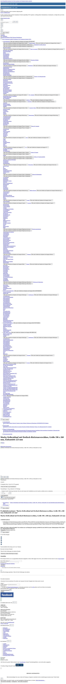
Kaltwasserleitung (44, 430)
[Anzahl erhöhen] (10, 493)
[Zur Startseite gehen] (5, 18)
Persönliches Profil (9, 37)
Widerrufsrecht (6, 634)
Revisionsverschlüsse (13, 431)
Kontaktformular (10, 622)
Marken (46, 423)
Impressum (5, 638)
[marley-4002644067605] (21, 447)
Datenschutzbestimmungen (12, 587)
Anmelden (3, 35)
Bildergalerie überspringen (6, 446)
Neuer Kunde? (61, 558)
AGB (33, 587)
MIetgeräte (5, 627)
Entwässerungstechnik (21, 430)
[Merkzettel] (1, 28)
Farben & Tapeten (16, 423)
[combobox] (6, 22)
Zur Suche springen (15, 1)
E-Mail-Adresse (4, 584)
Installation (38, 430)
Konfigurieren (14, 681)
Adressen (15, 37)
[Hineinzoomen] (7, 477)
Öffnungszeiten (6, 644)
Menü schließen (6, 32)
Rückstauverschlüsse (22, 431)
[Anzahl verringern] (3, 493)
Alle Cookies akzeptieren (22, 681)
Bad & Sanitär (6, 423)
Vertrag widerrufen (4, 623)
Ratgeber (5, 653)
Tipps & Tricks (6, 631)
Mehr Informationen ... (40, 680)
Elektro (10, 423)
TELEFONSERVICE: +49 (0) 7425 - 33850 (9, 4)
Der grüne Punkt (6, 649)
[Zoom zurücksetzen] (4, 477)
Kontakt (4, 637)
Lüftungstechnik (56, 430)
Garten (21, 423)
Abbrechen (3, 566)
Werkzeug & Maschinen (32, 423)
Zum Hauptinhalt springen (6, 1)
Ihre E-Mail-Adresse (5, 560)
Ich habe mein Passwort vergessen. (8, 563)
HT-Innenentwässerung (31, 430)
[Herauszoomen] (2, 477)
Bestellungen (19, 37)
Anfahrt (4, 643)
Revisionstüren (6, 431)
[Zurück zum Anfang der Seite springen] (2, 679)
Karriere (4, 647)
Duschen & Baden (26, 426)
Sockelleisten (30, 431)
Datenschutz (5, 633)
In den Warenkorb (4, 495)
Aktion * (2, 583)
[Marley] (33, 442)
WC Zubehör (48, 426)
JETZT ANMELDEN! (5, 12)
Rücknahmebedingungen (8, 654)
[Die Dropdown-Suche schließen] (17, 22)
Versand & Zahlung (7, 636)
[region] (33, 463)
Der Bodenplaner (6, 629)
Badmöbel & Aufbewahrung (9, 426)
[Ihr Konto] (2, 30)
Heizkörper (32, 426)
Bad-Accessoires (18, 426)
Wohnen (25, 423)
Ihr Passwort (3, 562)
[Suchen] (14, 22)
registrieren (5, 36)
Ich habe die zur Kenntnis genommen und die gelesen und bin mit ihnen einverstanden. (26, 587)
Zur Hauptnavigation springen (26, 1)
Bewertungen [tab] (6, 505)
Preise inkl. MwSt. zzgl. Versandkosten (8, 486)
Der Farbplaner (6, 630)
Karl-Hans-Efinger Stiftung (8, 655)
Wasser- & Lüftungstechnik (40, 426)
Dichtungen (13, 430)
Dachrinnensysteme (7, 430)
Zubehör (34, 431)
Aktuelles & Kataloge (7, 650)
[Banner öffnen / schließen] (2, 10)
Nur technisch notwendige (6, 681)
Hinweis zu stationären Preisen (9, 648)
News (4, 651)
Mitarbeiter (5, 646)
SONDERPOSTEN (41, 423)
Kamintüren (50, 430)
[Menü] (2, 20)
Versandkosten (22, 662)
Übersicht (3, 37)
